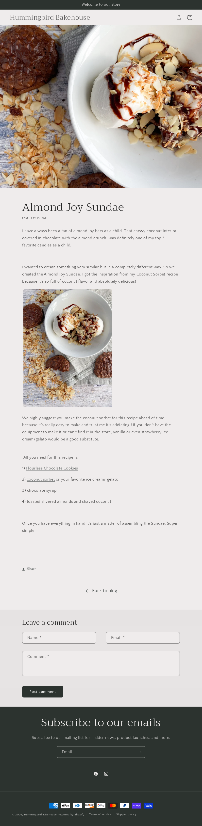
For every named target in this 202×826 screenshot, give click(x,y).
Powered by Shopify (71, 814)
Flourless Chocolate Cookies (52, 468)
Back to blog (104, 590)
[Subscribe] (139, 752)
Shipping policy (126, 814)
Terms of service (100, 814)
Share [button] (31, 569)
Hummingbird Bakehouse (40, 814)
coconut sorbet (41, 479)
